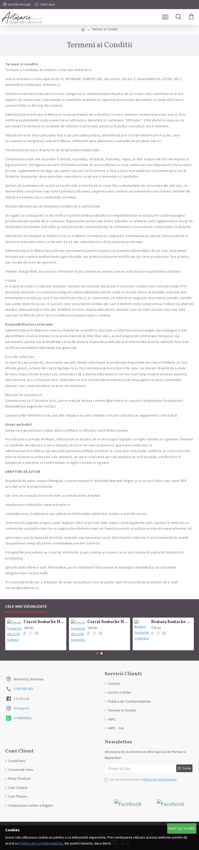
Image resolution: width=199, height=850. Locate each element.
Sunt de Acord (181, 828)
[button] (97, 653)
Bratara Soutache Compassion (171, 622)
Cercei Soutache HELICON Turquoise (108, 622)
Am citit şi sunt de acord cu (143, 779)
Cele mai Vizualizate (26, 606)
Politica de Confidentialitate (40, 843)
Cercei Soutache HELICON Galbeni (44, 622)
